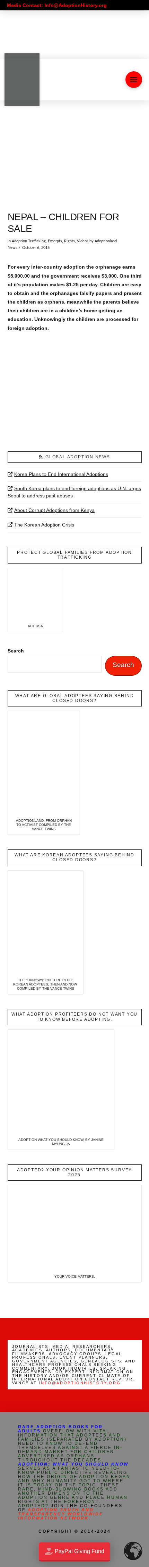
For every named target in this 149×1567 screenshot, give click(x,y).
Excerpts (55, 241)
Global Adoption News (77, 456)
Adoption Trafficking (29, 241)
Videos (82, 241)
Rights (69, 241)
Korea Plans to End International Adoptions (61, 474)
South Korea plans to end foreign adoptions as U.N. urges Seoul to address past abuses (74, 492)
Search (16, 651)
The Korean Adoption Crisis (44, 525)
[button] (133, 79)
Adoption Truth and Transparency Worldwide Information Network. (60, 1514)
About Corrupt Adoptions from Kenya (54, 510)
